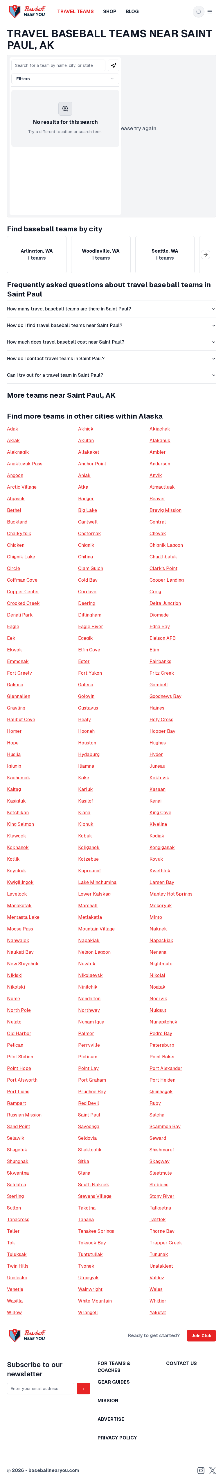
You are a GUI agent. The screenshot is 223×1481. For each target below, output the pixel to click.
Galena (85, 684)
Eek (11, 638)
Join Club (201, 1335)
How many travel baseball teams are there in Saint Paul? (69, 309)
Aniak (84, 475)
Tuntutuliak (90, 1254)
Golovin (86, 696)
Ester (84, 661)
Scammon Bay (165, 1126)
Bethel (14, 510)
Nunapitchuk (163, 1022)
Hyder (156, 754)
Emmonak (18, 661)
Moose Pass (20, 929)
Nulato (14, 1022)
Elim (154, 650)
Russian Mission (24, 1115)
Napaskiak (161, 940)
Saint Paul (89, 1115)
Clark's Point (163, 568)
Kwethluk (160, 870)
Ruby (155, 1103)
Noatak (158, 987)
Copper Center (23, 591)
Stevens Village (95, 1196)
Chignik (86, 545)
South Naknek (93, 1184)
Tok (11, 1243)
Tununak (159, 1254)
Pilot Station (20, 1057)
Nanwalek (18, 940)
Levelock (17, 894)
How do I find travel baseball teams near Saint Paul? (64, 325)
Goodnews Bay (165, 696)
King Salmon (20, 824)
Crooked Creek (23, 603)
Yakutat (158, 1312)
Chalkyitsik (19, 533)
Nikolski (16, 987)
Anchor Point (92, 464)
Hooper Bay (162, 731)
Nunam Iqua (91, 1022)
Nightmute (161, 964)
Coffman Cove (22, 580)
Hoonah (86, 731)
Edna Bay (160, 626)
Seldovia (87, 1138)
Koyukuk (16, 870)
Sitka (83, 1161)
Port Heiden (162, 1080)
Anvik (156, 475)
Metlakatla (90, 917)
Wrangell (88, 1312)
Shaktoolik (90, 1150)
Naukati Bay (20, 952)
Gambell (159, 684)
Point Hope (19, 1068)
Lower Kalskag (94, 894)
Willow (14, 1312)
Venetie (15, 1289)
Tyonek (86, 1266)
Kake (83, 777)
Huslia (14, 754)
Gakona (15, 684)
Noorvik (158, 998)
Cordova (87, 591)
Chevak (158, 533)
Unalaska (17, 1277)
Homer (14, 731)
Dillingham (89, 615)
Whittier (158, 1301)
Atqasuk (16, 498)
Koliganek (89, 847)
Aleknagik (18, 452)
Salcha (157, 1115)
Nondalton (89, 998)
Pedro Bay (161, 1033)
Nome (13, 998)
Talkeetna (160, 1208)
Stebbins (159, 1184)
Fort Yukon (90, 673)
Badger (86, 498)
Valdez (157, 1277)
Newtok (87, 964)
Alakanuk (160, 440)
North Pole (19, 1010)
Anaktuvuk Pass (24, 464)
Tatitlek (158, 1219)
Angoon (15, 475)
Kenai (155, 801)
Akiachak (160, 429)
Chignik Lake (21, 557)
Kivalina (158, 824)
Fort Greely (19, 673)
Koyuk (156, 859)
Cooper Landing (167, 580)
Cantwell (88, 522)
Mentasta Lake (23, 917)
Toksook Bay (92, 1243)
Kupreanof (89, 870)
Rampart (16, 1103)
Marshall (88, 905)
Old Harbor (19, 1033)
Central (158, 522)
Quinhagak (161, 1091)
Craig (155, 591)
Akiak (13, 440)
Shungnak (17, 1161)
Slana (84, 1173)
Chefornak (89, 533)
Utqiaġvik (88, 1277)
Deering (86, 603)
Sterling (15, 1196)
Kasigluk (16, 801)
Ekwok (14, 650)
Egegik (85, 638)
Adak (12, 429)
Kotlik (13, 859)
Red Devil (88, 1103)
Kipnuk (85, 824)
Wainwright (90, 1289)
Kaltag (14, 789)
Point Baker (162, 1057)
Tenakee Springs (96, 1231)
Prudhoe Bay (92, 1091)
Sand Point (18, 1126)
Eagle (13, 626)
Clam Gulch (90, 568)
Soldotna (16, 1184)
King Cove (160, 812)
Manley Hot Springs (171, 894)
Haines (157, 708)
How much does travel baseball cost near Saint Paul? (65, 342)
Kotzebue (88, 859)
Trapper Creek (166, 1243)
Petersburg (162, 1045)
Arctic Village (22, 487)
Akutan (86, 440)
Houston (87, 743)
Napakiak (89, 940)
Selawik (15, 1138)
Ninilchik (88, 987)
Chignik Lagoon (166, 545)
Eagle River (90, 626)
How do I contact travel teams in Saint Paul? (56, 358)
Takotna (87, 1208)
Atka (83, 487)
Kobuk (85, 836)
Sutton (14, 1208)
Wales (156, 1289)
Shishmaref (162, 1150)
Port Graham (92, 1080)
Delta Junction (165, 603)
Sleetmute (161, 1173)
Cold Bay (88, 580)
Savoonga (88, 1126)
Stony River (162, 1196)
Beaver (157, 498)
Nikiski (14, 975)
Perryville (89, 1045)
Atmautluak (162, 487)
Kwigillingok (20, 882)
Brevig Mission (165, 510)
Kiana (84, 812)
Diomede (159, 615)
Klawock (16, 836)
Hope (13, 743)
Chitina (85, 557)
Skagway (160, 1161)
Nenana (158, 952)
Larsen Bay (162, 882)
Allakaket (88, 452)
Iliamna (86, 766)
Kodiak (157, 836)
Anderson (160, 464)
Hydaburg (89, 754)
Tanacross (18, 1219)
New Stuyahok (23, 964)
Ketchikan (18, 812)
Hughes (158, 743)
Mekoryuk (161, 905)
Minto (156, 917)
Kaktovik (159, 777)
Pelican (15, 1045)
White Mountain (95, 1301)
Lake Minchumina (97, 882)
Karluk (85, 789)
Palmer (86, 1033)
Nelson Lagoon (94, 952)
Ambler (158, 452)
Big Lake (87, 510)
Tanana (86, 1219)
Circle (13, 568)
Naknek (158, 929)
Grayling (16, 708)
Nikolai (157, 975)
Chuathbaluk (163, 557)
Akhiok (85, 429)
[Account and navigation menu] (202, 11)
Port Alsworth (22, 1080)
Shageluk (17, 1150)
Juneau (157, 766)
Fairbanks (160, 661)
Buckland (17, 522)
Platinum (87, 1057)
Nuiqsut (158, 1010)
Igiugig (14, 766)
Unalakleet (161, 1266)
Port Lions (18, 1091)
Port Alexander (166, 1068)
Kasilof (85, 801)
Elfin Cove (89, 650)
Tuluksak (17, 1254)
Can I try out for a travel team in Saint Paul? (55, 375)
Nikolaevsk (90, 975)
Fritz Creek (162, 673)
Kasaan (158, 789)
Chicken (15, 545)
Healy (84, 719)
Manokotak (19, 905)
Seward (158, 1138)
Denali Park (20, 615)
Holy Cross (161, 719)
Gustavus (88, 708)
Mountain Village (96, 929)
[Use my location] (113, 65)
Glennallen (18, 696)
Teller (13, 1231)
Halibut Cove (21, 719)
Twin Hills (17, 1266)
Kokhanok (18, 847)
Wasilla (15, 1301)
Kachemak (18, 777)
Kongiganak (162, 847)
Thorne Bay (162, 1231)
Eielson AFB (163, 638)
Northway (89, 1010)
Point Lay (88, 1068)
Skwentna (18, 1173)
